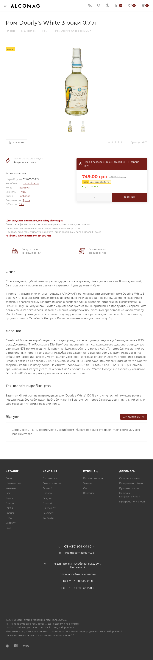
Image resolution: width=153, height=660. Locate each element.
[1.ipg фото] (76, 82)
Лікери (10, 503)
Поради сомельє (93, 478)
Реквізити (48, 513)
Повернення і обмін (131, 483)
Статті (86, 488)
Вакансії (47, 488)
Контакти (48, 518)
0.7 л (21, 204)
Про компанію (51, 478)
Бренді (10, 513)
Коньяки (11, 488)
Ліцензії (47, 503)
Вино (9, 478)
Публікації (91, 471)
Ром (8, 527)
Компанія (50, 471)
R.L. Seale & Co (31, 183)
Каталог (12, 471)
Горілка (10, 498)
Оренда (47, 493)
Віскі (8, 493)
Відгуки (47, 498)
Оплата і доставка (129, 478)
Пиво (9, 518)
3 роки (26, 200)
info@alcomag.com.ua (79, 552)
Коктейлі (88, 493)
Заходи (87, 483)
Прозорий (23, 187)
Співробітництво (52, 483)
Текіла (9, 508)
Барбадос (24, 196)
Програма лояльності (132, 501)
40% (23, 192)
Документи (49, 508)
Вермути (11, 522)
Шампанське (13, 483)
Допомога (127, 471)
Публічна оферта (129, 488)
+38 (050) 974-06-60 (77, 546)
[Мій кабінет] (107, 5)
